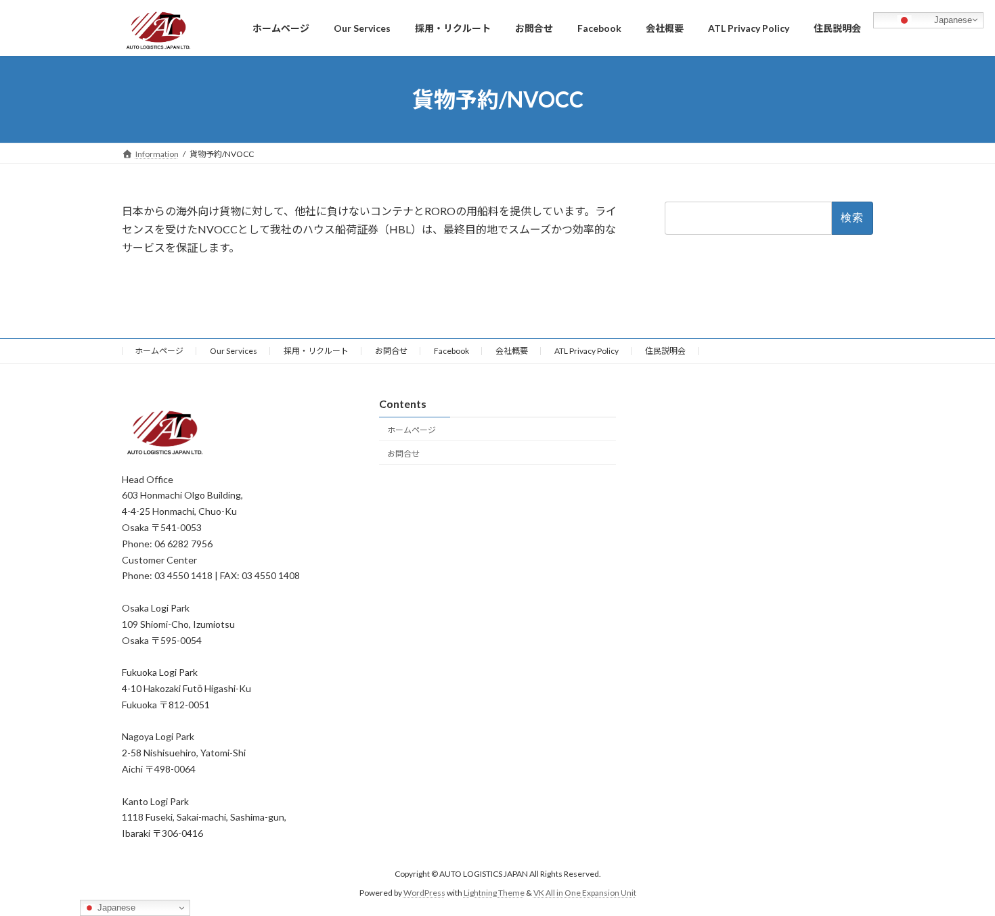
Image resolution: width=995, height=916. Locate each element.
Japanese (951, 19)
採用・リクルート (316, 351)
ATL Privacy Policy (586, 351)
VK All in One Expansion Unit (584, 893)
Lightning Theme (494, 893)
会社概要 (511, 351)
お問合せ (391, 351)
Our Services (233, 351)
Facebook (451, 351)
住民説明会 (665, 351)
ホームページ (159, 351)
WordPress (424, 893)
